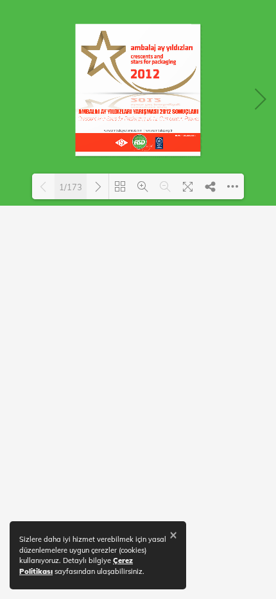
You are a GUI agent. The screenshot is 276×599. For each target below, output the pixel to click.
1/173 (70, 187)
